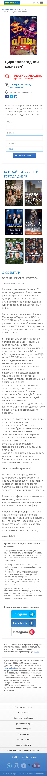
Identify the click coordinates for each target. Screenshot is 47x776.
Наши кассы (23, 712)
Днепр (36, 651)
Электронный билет (23, 718)
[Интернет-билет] (12, 3)
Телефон (11, 143)
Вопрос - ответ (23, 739)
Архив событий (23, 745)
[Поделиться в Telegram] (15, 96)
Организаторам (23, 728)
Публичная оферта (24, 723)
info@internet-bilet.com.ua (23, 757)
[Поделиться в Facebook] (7, 96)
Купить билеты (14, 202)
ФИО (9, 121)
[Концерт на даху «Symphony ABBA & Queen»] (33, 193)
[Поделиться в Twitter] (11, 96)
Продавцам (23, 734)
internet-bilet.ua (10, 668)
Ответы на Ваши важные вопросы (23, 750)
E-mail (10, 132)
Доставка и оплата (23, 707)
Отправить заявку (24, 155)
